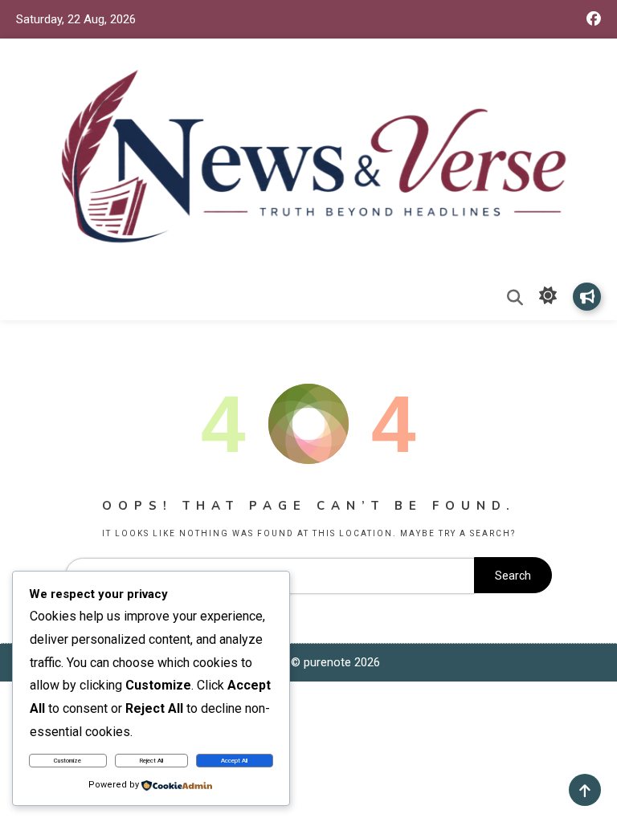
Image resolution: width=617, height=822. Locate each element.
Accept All (234, 760)
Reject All (151, 760)
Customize (67, 760)
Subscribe (587, 297)
